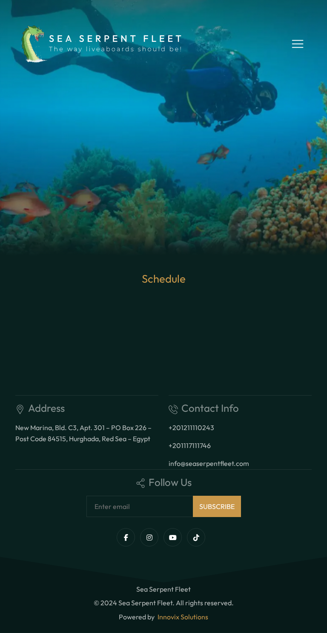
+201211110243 (191, 427)
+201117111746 (190, 445)
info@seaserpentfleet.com (209, 463)
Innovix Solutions (183, 617)
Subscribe (217, 506)
